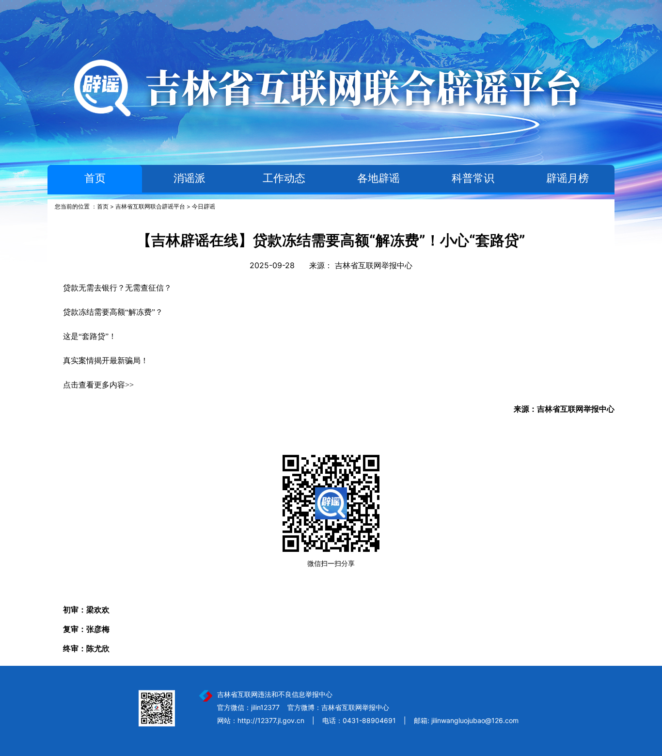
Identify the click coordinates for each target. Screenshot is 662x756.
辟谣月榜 (567, 178)
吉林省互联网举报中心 (373, 265)
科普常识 (473, 178)
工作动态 (284, 178)
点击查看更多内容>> (98, 385)
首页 (95, 178)
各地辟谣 (378, 178)
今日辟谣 (203, 206)
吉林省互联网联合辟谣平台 (150, 206)
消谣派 (189, 178)
